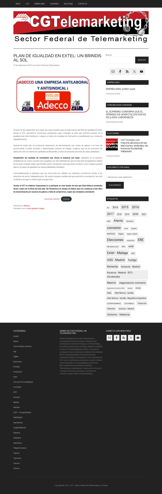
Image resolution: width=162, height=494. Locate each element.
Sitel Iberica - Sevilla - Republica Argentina (126, 298)
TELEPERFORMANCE (114, 303)
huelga (132, 260)
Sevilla (138, 288)
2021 (144, 214)
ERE (141, 240)
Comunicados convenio (22, 346)
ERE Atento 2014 (112, 247)
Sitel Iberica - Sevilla (124, 293)
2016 (135, 207)
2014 (115, 207)
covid (126, 228)
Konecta (112, 266)
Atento (118, 220)
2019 (127, 214)
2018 (119, 214)
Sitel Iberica (17, 443)
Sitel (109, 293)
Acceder (104, 485)
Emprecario (17, 372)
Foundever (17, 387)
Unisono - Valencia (118, 314)
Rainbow (16, 433)
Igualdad (34, 208)
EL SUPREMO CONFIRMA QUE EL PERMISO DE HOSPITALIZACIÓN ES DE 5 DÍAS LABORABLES (126, 114)
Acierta (16, 336)
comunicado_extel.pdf (52, 199)
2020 (135, 214)
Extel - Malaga (117, 253)
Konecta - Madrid (130, 266)
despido (134, 228)
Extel (15, 377)
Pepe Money (18, 423)
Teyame (16, 453)
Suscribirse (115, 185)
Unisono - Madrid (126, 308)
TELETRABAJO (129, 303)
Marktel (16, 402)
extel (29, 208)
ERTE (123, 247)
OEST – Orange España (22, 412)
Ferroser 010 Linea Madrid (23, 382)
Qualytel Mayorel (19, 428)
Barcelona (130, 221)
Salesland (17, 438)
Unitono (16, 468)
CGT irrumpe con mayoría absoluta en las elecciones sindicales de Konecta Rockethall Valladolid (134, 146)
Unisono (111, 308)
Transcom (141, 303)
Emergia (16, 367)
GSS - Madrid (116, 260)
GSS (133, 253)
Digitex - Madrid (132, 234)
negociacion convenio (132, 282)
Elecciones (115, 240)
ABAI (108, 221)
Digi (14, 351)
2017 (110, 214)
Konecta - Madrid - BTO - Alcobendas (120, 274)
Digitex (121, 234)
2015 (124, 207)
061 (108, 208)
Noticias (27, 206)
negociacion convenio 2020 (115, 288)
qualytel (130, 288)
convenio (114, 228)
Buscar (109, 55)
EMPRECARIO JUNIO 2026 (120, 89)
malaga (41, 208)
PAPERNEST (18, 418)
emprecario (130, 240)
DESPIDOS (111, 234)
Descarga (66, 199)
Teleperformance (19, 448)
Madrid (111, 282)
